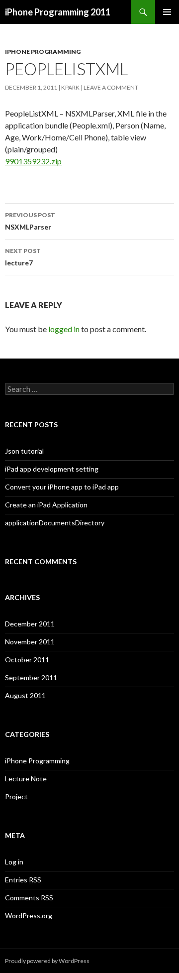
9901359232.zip (33, 161)
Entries (23, 879)
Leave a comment (111, 87)
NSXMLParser (30, 221)
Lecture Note (26, 778)
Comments (29, 897)
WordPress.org (28, 915)
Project (16, 796)
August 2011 (25, 695)
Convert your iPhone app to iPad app (62, 487)
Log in (14, 861)
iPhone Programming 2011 (57, 11)
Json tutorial (24, 451)
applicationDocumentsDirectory (54, 522)
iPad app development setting (51, 469)
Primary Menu (167, 12)
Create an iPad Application (46, 504)
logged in (64, 329)
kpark (70, 87)
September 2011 (31, 677)
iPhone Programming (43, 51)
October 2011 (27, 659)
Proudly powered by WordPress (47, 961)
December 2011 (30, 623)
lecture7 (23, 257)
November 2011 (30, 641)
